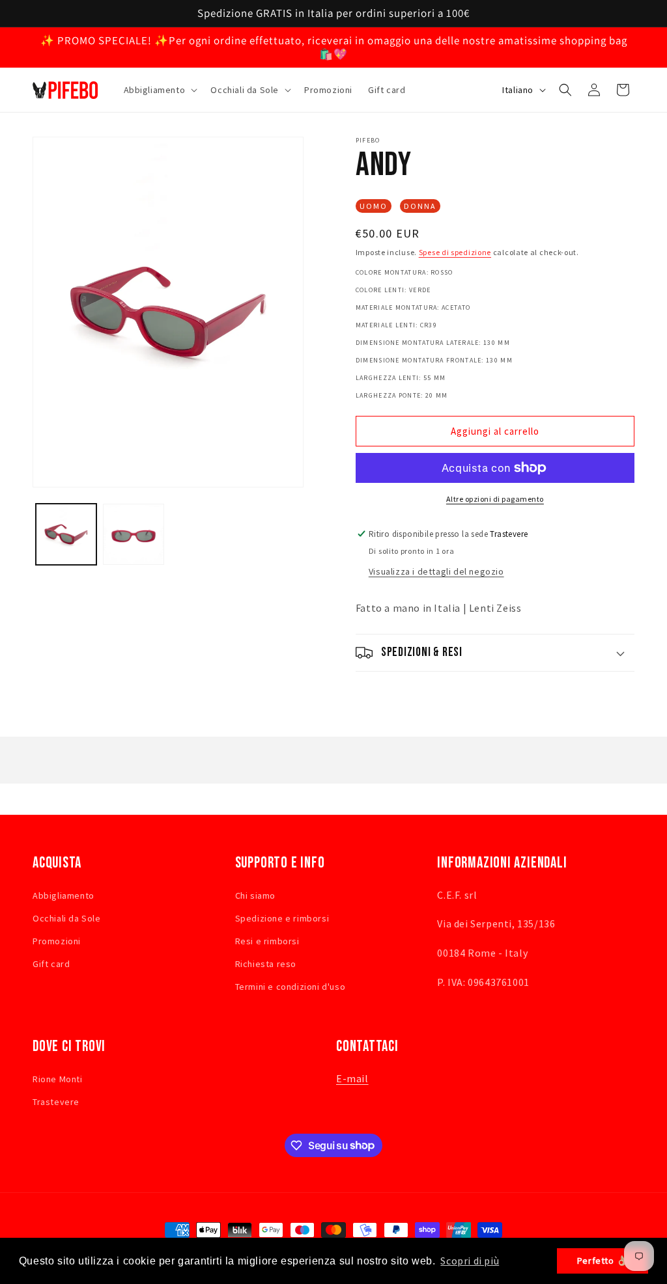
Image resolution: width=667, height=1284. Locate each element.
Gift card (51, 964)
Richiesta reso (265, 964)
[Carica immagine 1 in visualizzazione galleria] (66, 534)
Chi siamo (255, 895)
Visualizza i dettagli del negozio (436, 571)
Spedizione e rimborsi (282, 918)
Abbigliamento (63, 895)
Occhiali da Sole (67, 918)
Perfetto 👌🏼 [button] (603, 1260)
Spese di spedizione (455, 252)
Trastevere (56, 1102)
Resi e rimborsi (267, 941)
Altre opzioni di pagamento (495, 499)
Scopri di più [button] (469, 1260)
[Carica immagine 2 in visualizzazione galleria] (133, 534)
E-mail (352, 1078)
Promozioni (57, 941)
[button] (159, 89)
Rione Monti (58, 1079)
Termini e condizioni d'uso (290, 986)
